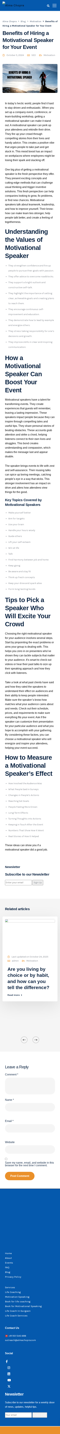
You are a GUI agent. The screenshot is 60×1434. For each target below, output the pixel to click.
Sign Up (38, 882)
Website (10, 1142)
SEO (34, 55)
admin (15, 960)
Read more (14, 995)
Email (9, 1121)
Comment (11, 1074)
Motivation (49, 55)
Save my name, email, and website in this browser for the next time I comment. (29, 1164)
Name (9, 1100)
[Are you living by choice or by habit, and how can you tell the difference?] (30, 934)
